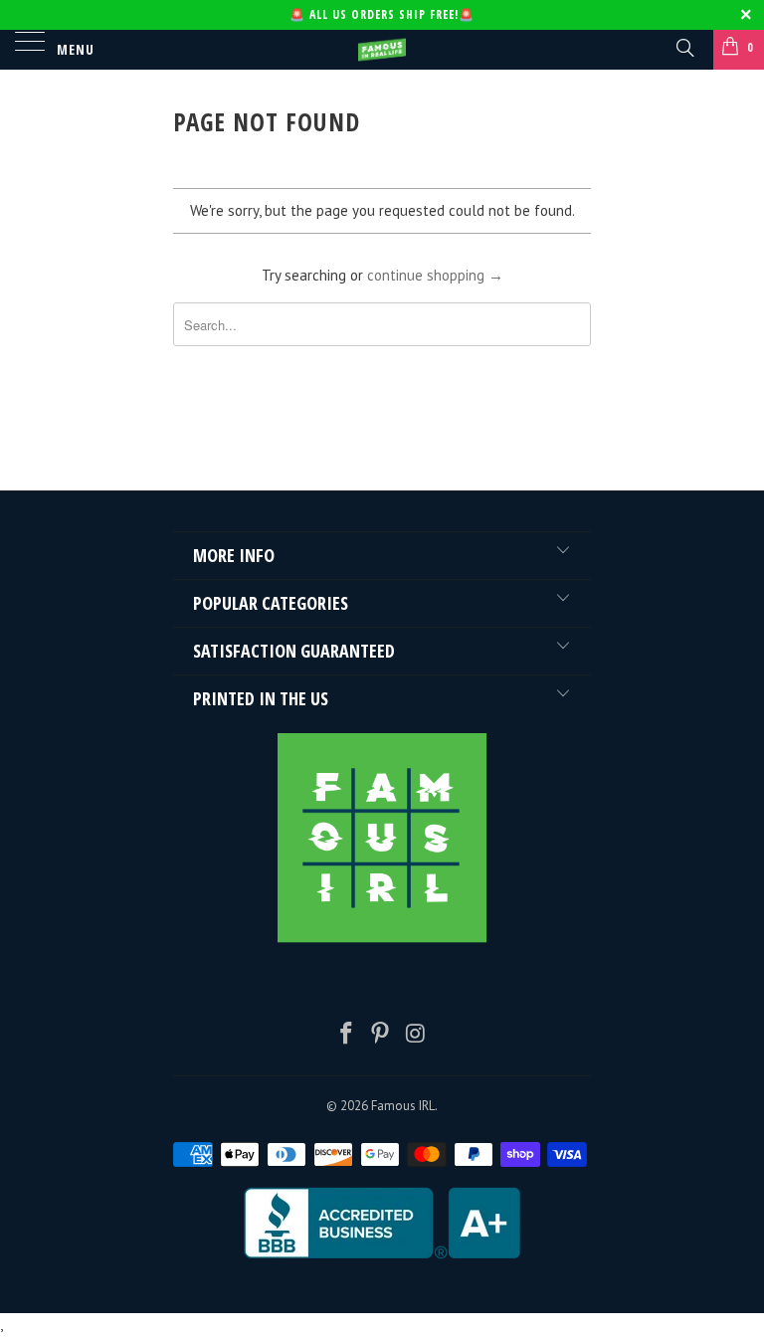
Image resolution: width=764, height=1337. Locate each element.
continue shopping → (435, 275)
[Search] (683, 47)
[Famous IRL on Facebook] (346, 1035)
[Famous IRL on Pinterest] (381, 1035)
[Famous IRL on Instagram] (416, 1035)
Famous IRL (403, 1105)
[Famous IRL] (382, 50)
